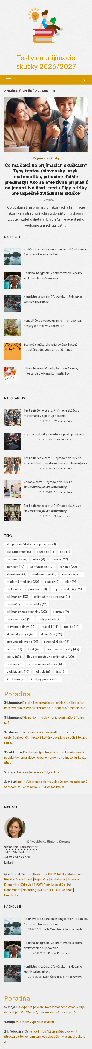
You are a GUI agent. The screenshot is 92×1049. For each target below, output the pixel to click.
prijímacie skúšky (68, 589)
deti (65, 552)
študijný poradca (45, 679)
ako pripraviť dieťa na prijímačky (31, 544)
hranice (59, 559)
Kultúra (43, 890)
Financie (73, 879)
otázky (52, 582)
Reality (9, 879)
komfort (15, 567)
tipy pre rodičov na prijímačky (50, 657)
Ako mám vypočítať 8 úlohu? (36, 1022)
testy (14, 657)
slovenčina (51, 634)
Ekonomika (11, 885)
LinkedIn (9, 862)
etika (39, 559)
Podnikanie (58, 879)
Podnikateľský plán (57, 885)
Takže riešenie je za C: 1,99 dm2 (37, 772)
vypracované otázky (46, 664)
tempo (14, 649)
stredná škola (56, 642)
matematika (44, 574)
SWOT (38, 885)
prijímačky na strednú (52, 597)
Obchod (67, 890)
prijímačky (17, 597)
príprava (61, 612)
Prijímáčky (41, 879)
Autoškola (75, 874)
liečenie (68, 567)
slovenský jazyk (21, 634)
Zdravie (26, 885)
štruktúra (16, 679)
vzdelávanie (18, 672)
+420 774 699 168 (17, 857)
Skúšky (55, 890)
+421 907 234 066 (17, 852)
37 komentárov (62, 439)
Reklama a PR (42, 874)
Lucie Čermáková (53, 929)
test (34, 649)
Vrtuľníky (60, 874)
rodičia (71, 627)
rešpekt (50, 627)
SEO (28, 874)
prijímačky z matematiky (27, 604)
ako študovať (19, 552)
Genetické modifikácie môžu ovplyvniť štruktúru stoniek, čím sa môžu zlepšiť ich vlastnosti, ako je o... (44, 1037)
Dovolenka (11, 895)
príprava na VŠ (20, 619)
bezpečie (45, 552)
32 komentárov (63, 492)
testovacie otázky (63, 649)
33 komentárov (62, 468)
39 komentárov (62, 420)
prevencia (37, 589)
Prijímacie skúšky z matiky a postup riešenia (54, 434)
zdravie (42, 672)
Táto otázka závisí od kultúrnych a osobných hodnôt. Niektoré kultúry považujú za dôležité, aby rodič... (45, 738)
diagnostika (17, 559)
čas (61, 672)
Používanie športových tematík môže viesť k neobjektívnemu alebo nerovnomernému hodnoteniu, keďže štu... (45, 758)
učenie (14, 664)
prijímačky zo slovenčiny (27, 612)
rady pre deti (51, 619)
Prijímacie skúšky (46, 158)
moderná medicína (23, 582)
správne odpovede (22, 642)
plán (70, 582)
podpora (14, 589)
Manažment (24, 879)
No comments (73, 929)
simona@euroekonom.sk (21, 847)
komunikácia (42, 567)
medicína (72, 574)
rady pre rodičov (21, 627)
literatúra (16, 574)
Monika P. (53, 953)
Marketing (29, 890)
